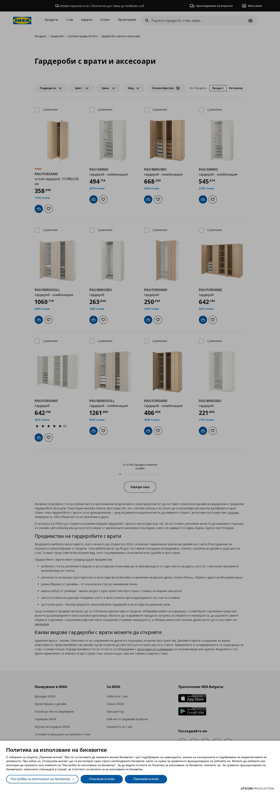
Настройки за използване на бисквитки (40, 779)
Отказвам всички (102, 779)
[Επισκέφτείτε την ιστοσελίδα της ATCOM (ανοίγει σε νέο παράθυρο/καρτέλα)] (257, 788)
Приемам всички (146, 779)
